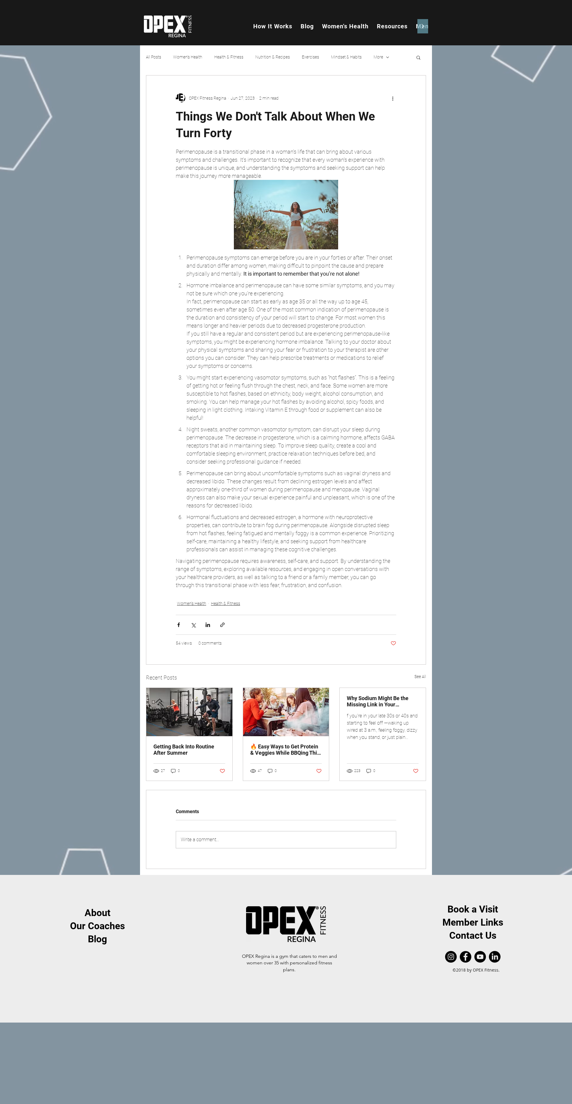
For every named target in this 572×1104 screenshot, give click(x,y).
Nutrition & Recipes (272, 57)
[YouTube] (480, 957)
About (98, 912)
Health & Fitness (228, 57)
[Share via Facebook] (178, 625)
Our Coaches (97, 926)
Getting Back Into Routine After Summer (183, 749)
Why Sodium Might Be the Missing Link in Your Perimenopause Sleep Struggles (377, 701)
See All (420, 676)
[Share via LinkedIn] (208, 625)
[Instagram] (451, 957)
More (378, 57)
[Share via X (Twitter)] (193, 625)
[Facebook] (465, 957)
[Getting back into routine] (189, 712)
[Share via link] (222, 625)
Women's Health (187, 57)
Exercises (310, 57)
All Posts (153, 57)
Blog (97, 939)
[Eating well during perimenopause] (286, 712)
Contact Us (472, 935)
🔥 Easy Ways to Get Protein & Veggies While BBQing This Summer (285, 749)
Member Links (472, 922)
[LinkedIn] (494, 957)
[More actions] (392, 98)
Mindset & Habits (346, 57)
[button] (418, 57)
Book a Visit (472, 909)
